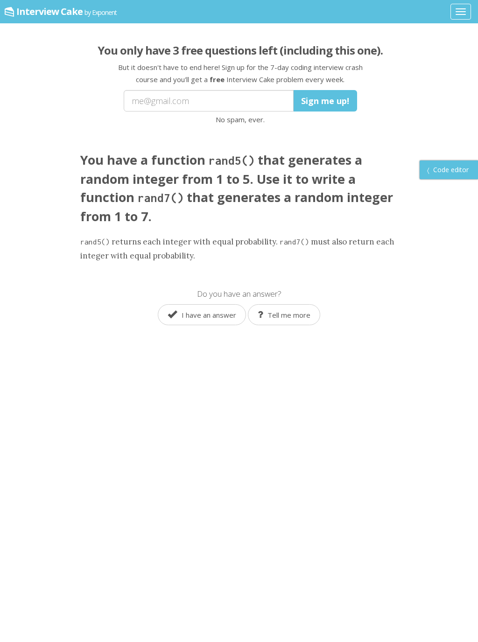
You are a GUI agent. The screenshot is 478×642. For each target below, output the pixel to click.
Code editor (450, 169)
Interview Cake (66, 11)
